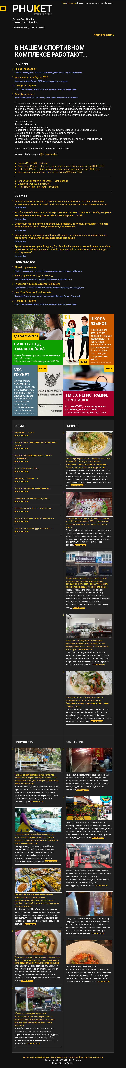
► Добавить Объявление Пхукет (33, 184)
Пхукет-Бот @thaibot (23, 19)
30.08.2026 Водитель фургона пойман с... (34, 528)
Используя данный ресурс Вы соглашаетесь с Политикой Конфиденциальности (63, 1057)
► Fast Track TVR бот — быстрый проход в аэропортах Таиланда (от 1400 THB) (57, 169)
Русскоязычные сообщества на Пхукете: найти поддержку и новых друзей (49, 288)
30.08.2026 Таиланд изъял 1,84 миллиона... (35, 518)
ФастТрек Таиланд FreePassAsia (33, 292)
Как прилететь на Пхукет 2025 (31, 77)
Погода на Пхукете (25, 85)
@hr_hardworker (49, 154)
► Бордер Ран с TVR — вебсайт (32, 163)
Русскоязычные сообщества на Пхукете (37, 284)
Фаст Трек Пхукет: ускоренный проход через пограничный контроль (46, 98)
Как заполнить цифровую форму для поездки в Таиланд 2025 (43, 279)
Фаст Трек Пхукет (24, 94)
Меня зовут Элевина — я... (27, 478)
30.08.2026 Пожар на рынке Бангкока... (33, 488)
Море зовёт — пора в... (25, 432)
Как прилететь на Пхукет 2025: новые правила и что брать (41, 81)
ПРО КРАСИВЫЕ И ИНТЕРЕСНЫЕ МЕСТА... (34, 508)
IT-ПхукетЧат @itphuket (24, 22)
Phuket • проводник (25, 69)
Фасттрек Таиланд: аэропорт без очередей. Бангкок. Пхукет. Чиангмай (47, 296)
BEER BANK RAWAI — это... (27, 468)
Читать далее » (77, 485)
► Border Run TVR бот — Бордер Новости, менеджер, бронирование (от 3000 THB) (59, 166)
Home (64, 3)
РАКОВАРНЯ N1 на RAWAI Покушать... (32, 498)
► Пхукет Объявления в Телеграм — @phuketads (41, 181)
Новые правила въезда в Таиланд (34, 275)
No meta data (20, 208)
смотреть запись (22, 435)
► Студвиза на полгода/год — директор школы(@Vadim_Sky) (48, 172)
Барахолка (71, 3)
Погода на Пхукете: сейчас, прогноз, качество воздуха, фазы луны (46, 89)
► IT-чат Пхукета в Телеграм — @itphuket (37, 186)
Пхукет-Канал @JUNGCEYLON (28, 27)
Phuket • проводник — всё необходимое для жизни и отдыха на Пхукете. (48, 73)
